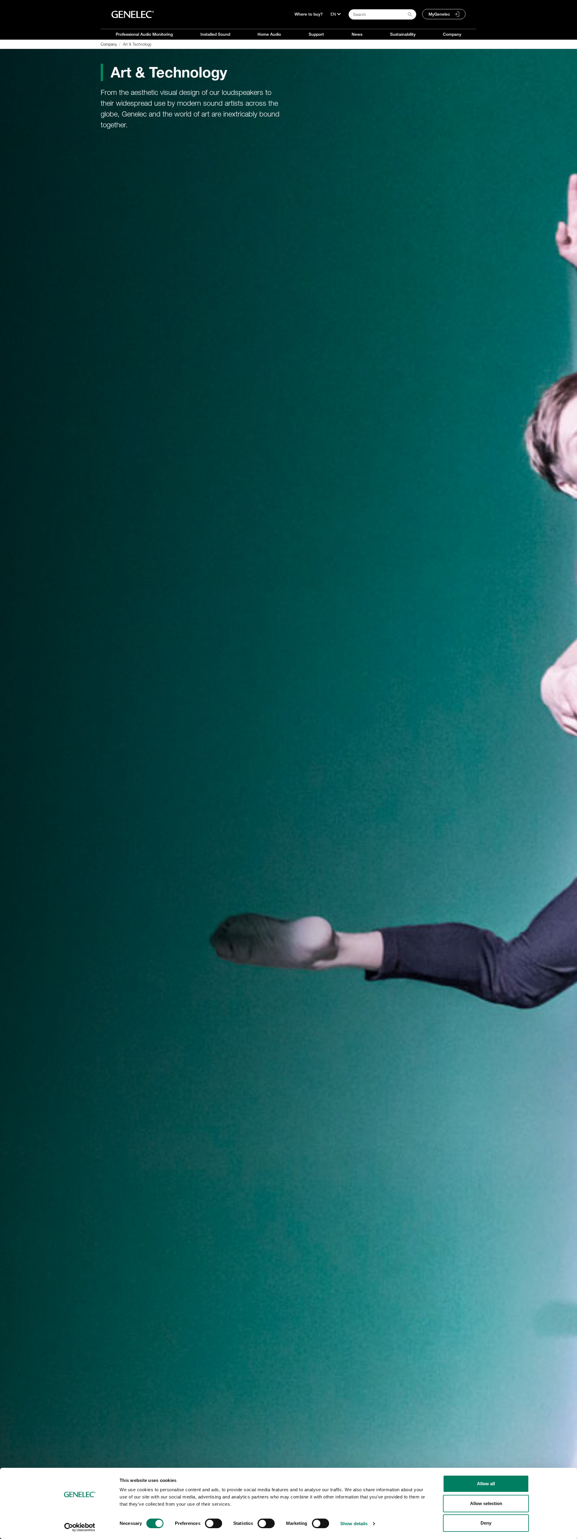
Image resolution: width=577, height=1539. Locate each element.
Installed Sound (215, 34)
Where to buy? (309, 14)
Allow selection (486, 1503)
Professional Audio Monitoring (144, 34)
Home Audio (269, 34)
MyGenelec (439, 14)
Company (452, 34)
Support (316, 34)
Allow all (486, 1483)
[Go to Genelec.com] (132, 14)
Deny (486, 1522)
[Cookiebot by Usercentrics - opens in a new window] (79, 1527)
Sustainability (403, 34)
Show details (354, 1523)
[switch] (213, 1523)
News (357, 34)
